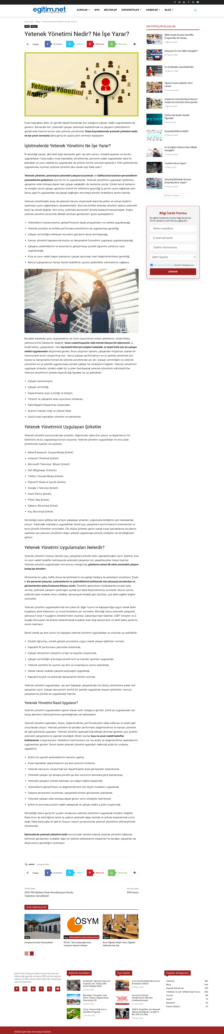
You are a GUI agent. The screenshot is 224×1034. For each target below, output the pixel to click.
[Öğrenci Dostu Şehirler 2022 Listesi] (154, 87)
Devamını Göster (172, 195)
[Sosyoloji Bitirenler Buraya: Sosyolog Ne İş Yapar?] (154, 183)
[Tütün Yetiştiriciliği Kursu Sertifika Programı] (73, 1013)
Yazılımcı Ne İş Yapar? (175, 163)
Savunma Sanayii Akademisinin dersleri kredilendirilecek (142, 998)
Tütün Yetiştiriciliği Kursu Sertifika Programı (95, 1010)
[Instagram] (179, 2)
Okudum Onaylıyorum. (173, 265)
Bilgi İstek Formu (173, 213)
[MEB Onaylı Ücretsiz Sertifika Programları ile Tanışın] (154, 39)
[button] (196, 12)
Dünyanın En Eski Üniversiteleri (38, 942)
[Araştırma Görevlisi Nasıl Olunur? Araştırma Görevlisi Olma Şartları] (154, 103)
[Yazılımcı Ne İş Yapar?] (154, 167)
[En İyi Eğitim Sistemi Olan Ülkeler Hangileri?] (154, 151)
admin (31, 864)
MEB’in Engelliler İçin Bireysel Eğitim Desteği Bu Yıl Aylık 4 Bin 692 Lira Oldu (146, 1012)
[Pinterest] (189, 2)
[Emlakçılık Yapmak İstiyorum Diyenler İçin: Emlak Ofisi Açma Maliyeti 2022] (73, 985)
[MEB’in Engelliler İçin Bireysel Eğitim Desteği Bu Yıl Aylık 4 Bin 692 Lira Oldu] (122, 1013)
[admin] (26, 864)
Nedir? (34, 26)
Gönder (173, 271)
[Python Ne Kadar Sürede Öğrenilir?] (154, 119)
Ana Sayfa (29, 21)
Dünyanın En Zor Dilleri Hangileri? (181, 51)
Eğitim (106, 937)
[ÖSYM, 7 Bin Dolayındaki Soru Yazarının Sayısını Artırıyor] (82, 926)
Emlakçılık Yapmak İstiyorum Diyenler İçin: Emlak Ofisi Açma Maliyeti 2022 (96, 983)
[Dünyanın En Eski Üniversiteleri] (42, 926)
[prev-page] (26, 953)
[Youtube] (198, 2)
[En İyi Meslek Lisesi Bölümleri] (154, 71)
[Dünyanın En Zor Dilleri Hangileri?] (154, 55)
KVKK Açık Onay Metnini (163, 265)
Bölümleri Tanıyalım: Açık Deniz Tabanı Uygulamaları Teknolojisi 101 (96, 998)
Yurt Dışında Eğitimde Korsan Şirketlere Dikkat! (146, 982)
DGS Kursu (133, 892)
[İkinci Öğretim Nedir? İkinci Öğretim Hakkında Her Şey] (121, 926)
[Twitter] (193, 2)
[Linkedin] (184, 2)
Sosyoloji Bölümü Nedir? (176, 131)
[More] (134, 44)
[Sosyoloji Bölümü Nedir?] (154, 135)
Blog (38, 21)
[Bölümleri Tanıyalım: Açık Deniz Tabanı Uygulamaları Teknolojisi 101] (73, 999)
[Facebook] (175, 2)
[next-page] (32, 953)
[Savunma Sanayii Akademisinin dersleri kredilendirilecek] (122, 999)
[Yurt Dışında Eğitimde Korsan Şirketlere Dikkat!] (122, 985)
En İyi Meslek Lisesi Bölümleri (179, 67)
